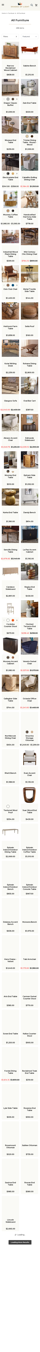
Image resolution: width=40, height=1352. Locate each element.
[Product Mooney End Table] (10, 459)
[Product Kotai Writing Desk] (10, 348)
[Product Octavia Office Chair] (29, 683)
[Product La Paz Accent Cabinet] (29, 534)
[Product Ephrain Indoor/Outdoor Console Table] (29, 869)
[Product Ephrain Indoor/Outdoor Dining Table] (10, 832)
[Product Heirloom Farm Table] (10, 311)
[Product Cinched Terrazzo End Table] (29, 608)
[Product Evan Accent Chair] (29, 757)
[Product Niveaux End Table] (10, 124)
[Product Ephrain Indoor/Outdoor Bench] (10, 869)
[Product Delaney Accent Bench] (10, 906)
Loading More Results (20, 1242)
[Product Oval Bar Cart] (29, 385)
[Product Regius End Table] (29, 571)
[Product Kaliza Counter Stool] (29, 1018)
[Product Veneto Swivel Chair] (29, 646)
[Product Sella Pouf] (29, 311)
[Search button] (32, 5)
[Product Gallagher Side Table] (10, 683)
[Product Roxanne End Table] (29, 1092)
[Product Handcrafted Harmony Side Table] (29, 199)
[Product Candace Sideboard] (10, 571)
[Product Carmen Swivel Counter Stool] (29, 981)
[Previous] (4, 99)
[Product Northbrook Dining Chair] (10, 720)
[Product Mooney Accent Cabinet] (10, 646)
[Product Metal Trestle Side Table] (29, 273)
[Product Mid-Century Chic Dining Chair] (29, 236)
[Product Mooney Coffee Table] (10, 199)
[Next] (17, 99)
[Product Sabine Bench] (29, 50)
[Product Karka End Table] (10, 497)
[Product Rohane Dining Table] (29, 348)
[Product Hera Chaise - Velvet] (10, 943)
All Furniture (21, 13)
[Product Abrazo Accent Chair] (10, 422)
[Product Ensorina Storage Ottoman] (29, 720)
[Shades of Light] (20, 5)
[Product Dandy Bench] (29, 497)
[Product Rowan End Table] (29, 1167)
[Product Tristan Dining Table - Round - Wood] (29, 124)
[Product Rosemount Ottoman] (10, 1130)
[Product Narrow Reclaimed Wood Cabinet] (10, 50)
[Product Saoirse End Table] (10, 1167)
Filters (5, 37)
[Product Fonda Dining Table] (10, 1055)
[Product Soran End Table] (10, 1018)
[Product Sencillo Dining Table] (10, 534)
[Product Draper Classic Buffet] (10, 87)
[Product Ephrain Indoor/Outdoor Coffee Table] (29, 832)
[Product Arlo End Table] (10, 981)
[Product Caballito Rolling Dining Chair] (29, 162)
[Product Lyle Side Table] (10, 1092)
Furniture (11, 13)
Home (4, 13)
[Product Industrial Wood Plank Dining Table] (10, 236)
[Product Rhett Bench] (10, 757)
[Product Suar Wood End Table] (29, 795)
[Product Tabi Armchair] (29, 943)
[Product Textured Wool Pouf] (10, 795)
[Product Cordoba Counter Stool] (10, 608)
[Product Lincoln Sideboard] (10, 1204)
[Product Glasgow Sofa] (10, 385)
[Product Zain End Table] (29, 87)
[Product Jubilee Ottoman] (29, 1130)
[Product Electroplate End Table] (10, 162)
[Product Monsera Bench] (29, 906)
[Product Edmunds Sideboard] (29, 422)
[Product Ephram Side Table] (29, 459)
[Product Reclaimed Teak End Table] (29, 1055)
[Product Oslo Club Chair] (10, 273)
